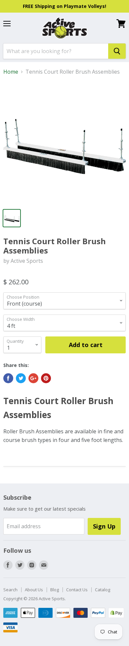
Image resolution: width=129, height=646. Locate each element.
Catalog (102, 590)
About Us (34, 590)
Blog (54, 590)
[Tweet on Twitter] (21, 378)
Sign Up (104, 526)
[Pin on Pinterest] (46, 378)
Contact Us (77, 590)
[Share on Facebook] (8, 378)
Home (10, 72)
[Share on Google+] (33, 378)
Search (10, 590)
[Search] (117, 51)
